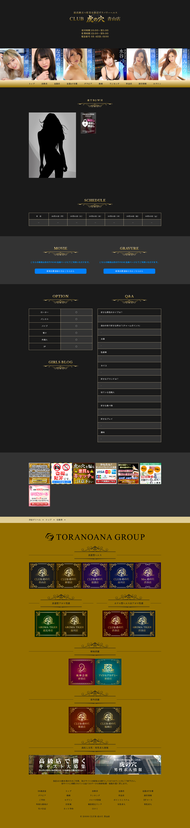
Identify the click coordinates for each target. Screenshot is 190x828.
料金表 (121, 795)
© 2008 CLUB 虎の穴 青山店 (95, 816)
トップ (68, 791)
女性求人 (121, 804)
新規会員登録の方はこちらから (61, 271)
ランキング (95, 795)
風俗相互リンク (95, 804)
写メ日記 (42, 809)
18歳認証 (42, 791)
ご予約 (42, 800)
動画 (69, 795)
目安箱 (68, 804)
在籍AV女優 (147, 791)
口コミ (95, 809)
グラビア (42, 795)
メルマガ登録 (95, 800)
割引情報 (148, 795)
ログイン (69, 800)
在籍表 (121, 791)
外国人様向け (42, 804)
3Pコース (147, 800)
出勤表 (95, 791)
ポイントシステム (121, 800)
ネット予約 (69, 809)
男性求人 (148, 804)
